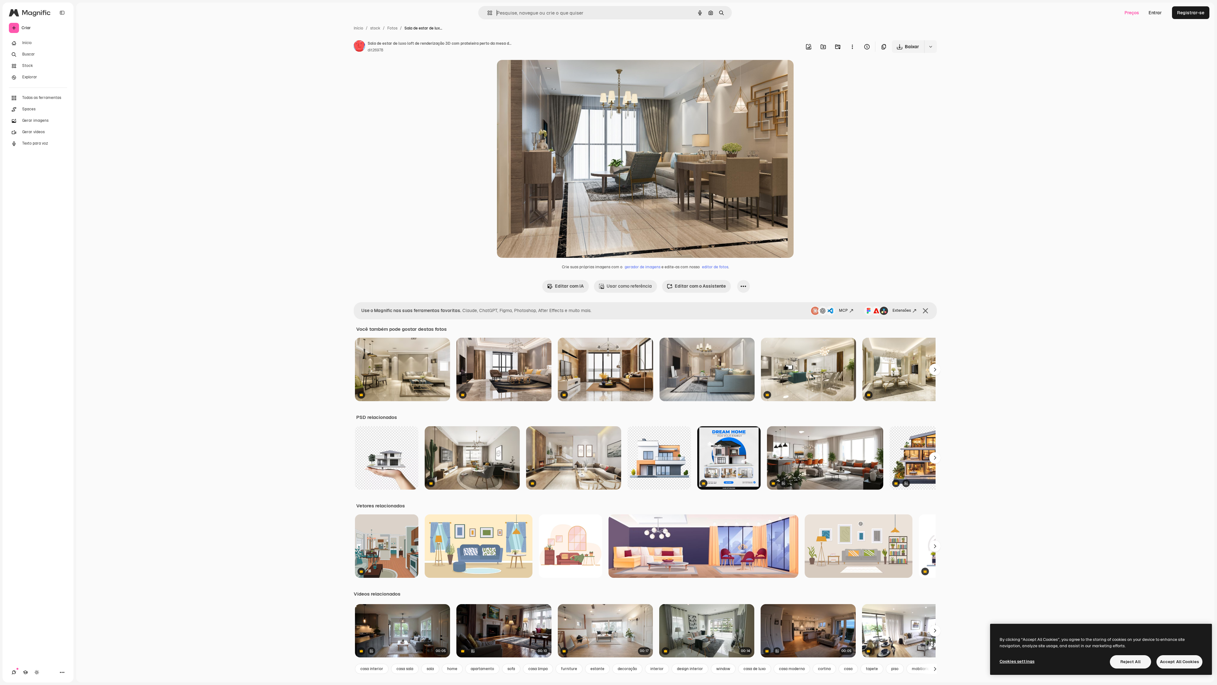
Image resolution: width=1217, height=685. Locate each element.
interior (657, 668)
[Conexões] (14, 672)
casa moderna (792, 668)
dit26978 (375, 50)
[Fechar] (925, 311)
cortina (824, 668)
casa (848, 668)
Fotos (392, 28)
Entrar (1155, 13)
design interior (690, 668)
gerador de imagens (642, 267)
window (723, 668)
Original (537, 72)
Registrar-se (1190, 13)
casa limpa (538, 668)
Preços (1131, 13)
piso (894, 668)
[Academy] (25, 672)
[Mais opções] (852, 46)
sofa (511, 668)
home (452, 668)
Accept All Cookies (1179, 661)
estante (597, 668)
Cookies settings (1017, 661)
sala (430, 668)
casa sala (404, 668)
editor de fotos (715, 267)
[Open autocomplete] (487, 12)
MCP (843, 310)
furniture (569, 668)
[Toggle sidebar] (62, 13)
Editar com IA (569, 286)
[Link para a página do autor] (359, 47)
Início (358, 28)
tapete (872, 668)
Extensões (901, 310)
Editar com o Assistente (700, 286)
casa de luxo (755, 668)
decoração (627, 668)
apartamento (482, 668)
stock (375, 28)
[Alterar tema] (37, 672)
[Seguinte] (935, 369)
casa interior (371, 668)
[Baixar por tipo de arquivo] (930, 46)
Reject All (1130, 661)
